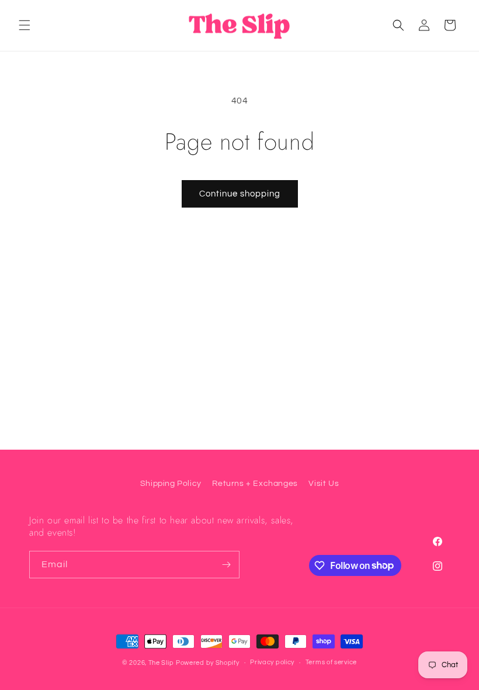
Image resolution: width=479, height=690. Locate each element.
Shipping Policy (171, 483)
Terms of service (331, 662)
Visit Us (323, 483)
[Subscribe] (226, 564)
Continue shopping (239, 193)
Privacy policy (272, 662)
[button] (24, 25)
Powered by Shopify (207, 663)
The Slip (161, 663)
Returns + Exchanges (254, 483)
